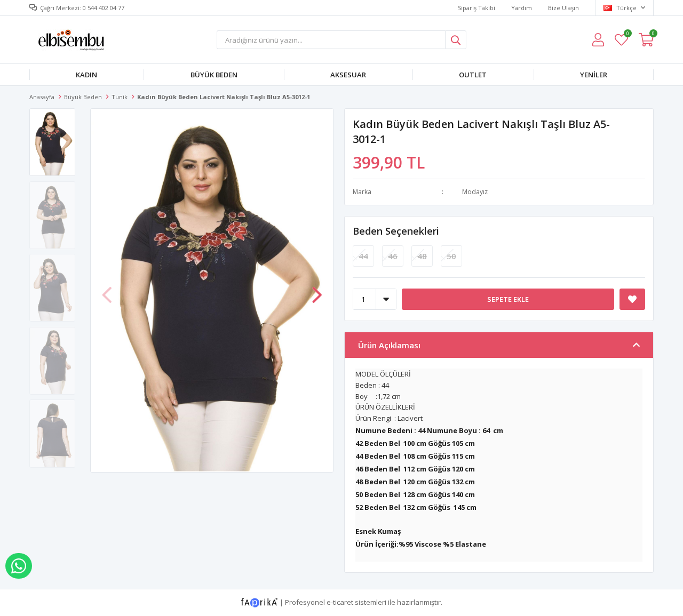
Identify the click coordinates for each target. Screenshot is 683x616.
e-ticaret (340, 601)
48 (422, 256)
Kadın (86, 74)
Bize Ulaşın (563, 8)
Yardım (521, 8)
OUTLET (473, 74)
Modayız (475, 191)
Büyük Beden (213, 74)
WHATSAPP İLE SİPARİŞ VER (18, 566)
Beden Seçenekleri (396, 231)
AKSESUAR (348, 74)
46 (393, 256)
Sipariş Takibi (476, 8)
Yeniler (593, 74)
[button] (317, 289)
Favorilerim (627, 35)
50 (451, 256)
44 (363, 256)
